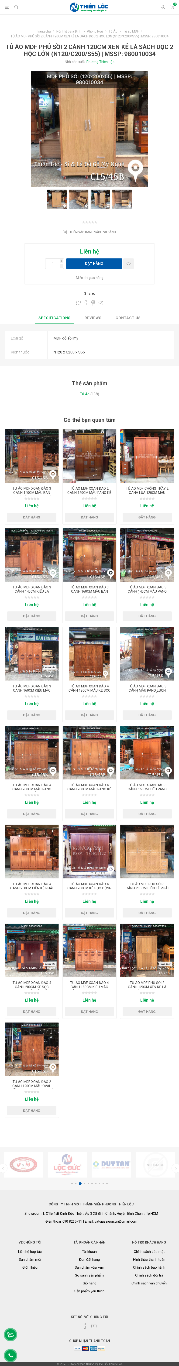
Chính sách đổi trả (149, 1275)
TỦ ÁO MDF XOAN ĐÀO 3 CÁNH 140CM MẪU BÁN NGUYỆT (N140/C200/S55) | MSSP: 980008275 (31, 494)
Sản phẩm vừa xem (89, 1267)
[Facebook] (85, 1326)
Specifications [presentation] (54, 318)
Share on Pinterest (93, 302)
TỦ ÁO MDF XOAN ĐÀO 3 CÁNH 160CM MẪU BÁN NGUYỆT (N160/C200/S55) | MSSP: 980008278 (89, 593)
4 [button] (84, 1183)
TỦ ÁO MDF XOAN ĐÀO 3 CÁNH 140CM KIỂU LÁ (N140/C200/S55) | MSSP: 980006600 (32, 593)
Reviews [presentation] (93, 318)
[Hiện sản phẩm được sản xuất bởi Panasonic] (155, 1165)
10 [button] (107, 1183)
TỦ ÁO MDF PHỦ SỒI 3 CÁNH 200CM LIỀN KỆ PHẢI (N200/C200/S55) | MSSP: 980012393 (147, 890)
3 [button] (79, 1183)
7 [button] (95, 1183)
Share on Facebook (86, 302)
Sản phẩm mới (30, 1259)
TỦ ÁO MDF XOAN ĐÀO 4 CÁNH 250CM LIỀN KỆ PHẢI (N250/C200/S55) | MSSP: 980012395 (31, 890)
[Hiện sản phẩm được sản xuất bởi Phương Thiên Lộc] (23, 1165)
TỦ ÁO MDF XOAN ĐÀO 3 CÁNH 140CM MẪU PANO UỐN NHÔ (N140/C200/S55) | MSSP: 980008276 (147, 593)
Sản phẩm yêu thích (89, 1291)
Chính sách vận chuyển (149, 1283)
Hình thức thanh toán (149, 1259)
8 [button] (99, 1183)
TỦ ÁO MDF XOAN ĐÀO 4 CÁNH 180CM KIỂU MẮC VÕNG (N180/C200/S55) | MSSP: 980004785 (89, 989)
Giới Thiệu (30, 1267)
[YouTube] (94, 1326)
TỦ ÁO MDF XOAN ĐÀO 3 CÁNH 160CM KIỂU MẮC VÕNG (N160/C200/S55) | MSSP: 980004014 (31, 692)
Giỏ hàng (89, 1283)
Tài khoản (89, 1252)
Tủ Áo (85, 394)
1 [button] (72, 1183)
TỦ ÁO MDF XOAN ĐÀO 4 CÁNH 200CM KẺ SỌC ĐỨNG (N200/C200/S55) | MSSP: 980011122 (89, 890)
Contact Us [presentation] (128, 318)
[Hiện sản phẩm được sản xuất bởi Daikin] (111, 1165)
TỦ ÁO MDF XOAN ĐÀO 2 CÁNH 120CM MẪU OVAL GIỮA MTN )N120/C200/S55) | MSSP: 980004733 (32, 1088)
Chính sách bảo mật (149, 1252)
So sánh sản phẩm (89, 1275)
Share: (89, 293)
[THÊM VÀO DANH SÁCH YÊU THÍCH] (128, 263)
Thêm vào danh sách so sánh (93, 232)
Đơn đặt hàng (89, 1259)
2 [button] (75, 1183)
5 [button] (88, 1183)
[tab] (54, 318)
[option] (23, 1165)
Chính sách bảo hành (149, 1267)
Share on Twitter (78, 302)
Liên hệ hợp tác (30, 1252)
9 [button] (103, 1183)
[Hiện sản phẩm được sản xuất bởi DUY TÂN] (67, 1165)
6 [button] (92, 1183)
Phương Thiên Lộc (100, 62)
